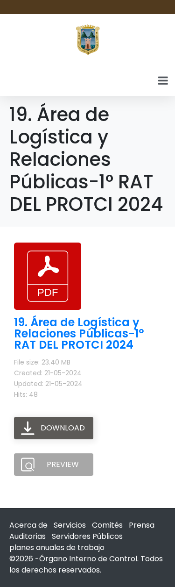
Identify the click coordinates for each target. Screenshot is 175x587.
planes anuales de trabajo (57, 547)
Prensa (141, 525)
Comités (107, 525)
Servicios (70, 525)
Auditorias (27, 536)
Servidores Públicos (87, 536)
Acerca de (28, 525)
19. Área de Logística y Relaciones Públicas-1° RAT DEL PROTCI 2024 (79, 333)
